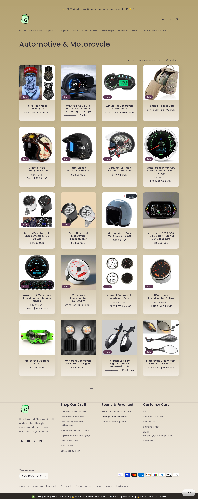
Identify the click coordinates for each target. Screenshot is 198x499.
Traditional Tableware (72, 416)
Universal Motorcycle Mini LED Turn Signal (78, 362)
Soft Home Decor (70, 440)
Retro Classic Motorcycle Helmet (78, 169)
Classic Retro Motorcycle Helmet (37, 169)
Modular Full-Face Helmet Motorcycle (119, 169)
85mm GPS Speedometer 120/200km (78, 298)
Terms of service (83, 486)
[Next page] (107, 386)
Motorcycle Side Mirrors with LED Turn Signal (161, 362)
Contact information (103, 486)
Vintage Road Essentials (115, 416)
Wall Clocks (67, 445)
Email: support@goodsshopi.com (157, 433)
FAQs (146, 411)
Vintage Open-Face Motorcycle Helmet (120, 234)
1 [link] (91, 386)
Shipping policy (122, 486)
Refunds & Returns (153, 416)
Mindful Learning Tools (114, 421)
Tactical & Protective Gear (116, 411)
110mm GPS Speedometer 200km (161, 297)
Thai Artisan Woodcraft (73, 411)
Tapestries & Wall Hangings (75, 435)
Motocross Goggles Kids (37, 362)
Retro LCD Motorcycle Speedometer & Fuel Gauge (37, 236)
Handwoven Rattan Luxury (75, 430)
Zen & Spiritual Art (70, 450)
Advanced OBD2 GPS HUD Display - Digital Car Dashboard (161, 236)
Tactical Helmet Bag (161, 105)
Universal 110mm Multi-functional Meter (120, 297)
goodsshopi (37, 486)
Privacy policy (67, 486)
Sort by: (131, 60)
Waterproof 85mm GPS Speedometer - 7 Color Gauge (161, 170)
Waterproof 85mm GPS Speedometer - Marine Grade (37, 298)
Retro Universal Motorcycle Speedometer (78, 236)
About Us (148, 440)
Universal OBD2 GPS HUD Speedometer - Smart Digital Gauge (78, 108)
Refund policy (52, 486)
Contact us (149, 421)
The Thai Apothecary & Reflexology (73, 423)
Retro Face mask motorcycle (37, 107)
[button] (69, 30)
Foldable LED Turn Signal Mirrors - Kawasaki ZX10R (119, 363)
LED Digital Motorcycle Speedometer (119, 107)
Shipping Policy (151, 426)
